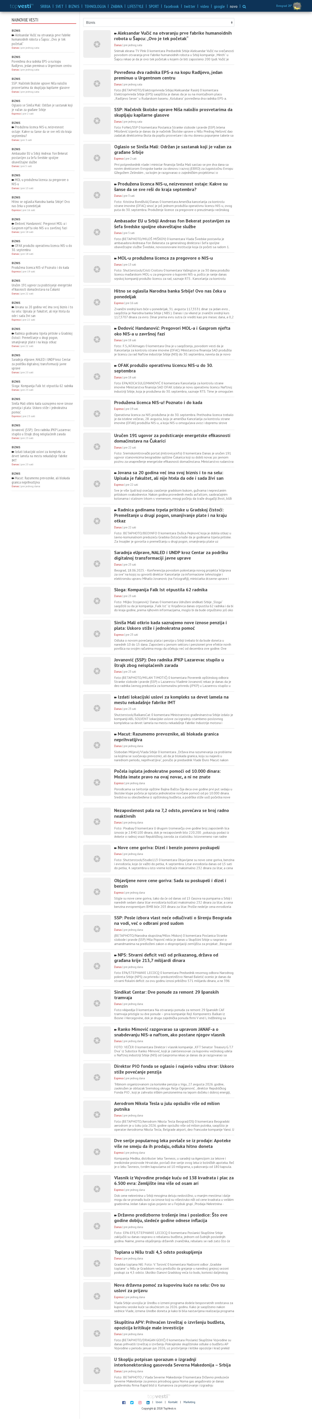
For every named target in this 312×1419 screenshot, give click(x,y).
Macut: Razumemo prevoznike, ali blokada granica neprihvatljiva (41, 480)
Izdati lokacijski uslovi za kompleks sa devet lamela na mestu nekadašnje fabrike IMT (39, 456)
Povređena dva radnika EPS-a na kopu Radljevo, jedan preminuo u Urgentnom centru (42, 63)
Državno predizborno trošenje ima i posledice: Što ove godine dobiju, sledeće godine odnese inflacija (170, 1217)
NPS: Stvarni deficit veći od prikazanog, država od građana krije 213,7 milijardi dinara (166, 957)
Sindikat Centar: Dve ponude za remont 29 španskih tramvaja (166, 994)
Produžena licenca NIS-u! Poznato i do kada (40, 267)
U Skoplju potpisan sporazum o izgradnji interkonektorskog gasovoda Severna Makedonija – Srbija (172, 1362)
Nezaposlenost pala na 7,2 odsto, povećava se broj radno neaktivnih (171, 813)
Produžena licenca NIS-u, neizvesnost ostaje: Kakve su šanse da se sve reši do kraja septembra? (42, 131)
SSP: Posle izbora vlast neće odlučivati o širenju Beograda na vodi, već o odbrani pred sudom (173, 920)
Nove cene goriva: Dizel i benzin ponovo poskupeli (168, 847)
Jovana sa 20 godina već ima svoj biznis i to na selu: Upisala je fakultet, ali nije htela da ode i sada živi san (42, 311)
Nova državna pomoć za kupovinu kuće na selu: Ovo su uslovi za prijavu (169, 1287)
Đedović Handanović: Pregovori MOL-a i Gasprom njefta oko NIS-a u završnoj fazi (39, 225)
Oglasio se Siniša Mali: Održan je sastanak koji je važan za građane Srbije (42, 107)
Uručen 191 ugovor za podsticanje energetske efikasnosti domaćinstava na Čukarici (42, 287)
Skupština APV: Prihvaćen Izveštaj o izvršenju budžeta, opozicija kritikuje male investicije (169, 1325)
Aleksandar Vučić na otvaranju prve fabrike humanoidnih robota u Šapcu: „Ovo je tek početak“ (41, 39)
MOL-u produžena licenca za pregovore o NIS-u (40, 182)
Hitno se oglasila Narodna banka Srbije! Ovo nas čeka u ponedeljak (41, 203)
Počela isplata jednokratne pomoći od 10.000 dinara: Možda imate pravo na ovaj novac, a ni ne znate (167, 774)
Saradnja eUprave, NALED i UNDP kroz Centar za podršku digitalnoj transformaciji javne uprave (41, 363)
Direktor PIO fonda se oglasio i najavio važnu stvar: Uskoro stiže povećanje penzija (174, 1069)
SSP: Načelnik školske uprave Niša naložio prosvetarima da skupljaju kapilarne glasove (41, 85)
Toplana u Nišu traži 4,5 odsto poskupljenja (158, 1252)
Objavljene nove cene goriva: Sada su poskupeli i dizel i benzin (170, 883)
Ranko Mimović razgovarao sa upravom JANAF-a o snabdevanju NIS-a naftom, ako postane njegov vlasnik (169, 1032)
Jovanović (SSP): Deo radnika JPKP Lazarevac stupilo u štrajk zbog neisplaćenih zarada (41, 432)
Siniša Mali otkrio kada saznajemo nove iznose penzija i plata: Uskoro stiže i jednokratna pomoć (42, 407)
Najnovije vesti (25, 20)
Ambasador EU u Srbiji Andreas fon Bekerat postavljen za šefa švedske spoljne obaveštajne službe (40, 157)
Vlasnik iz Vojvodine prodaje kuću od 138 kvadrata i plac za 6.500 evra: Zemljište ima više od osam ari (174, 1180)
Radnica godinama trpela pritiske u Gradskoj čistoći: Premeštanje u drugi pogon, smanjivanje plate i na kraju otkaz (42, 337)
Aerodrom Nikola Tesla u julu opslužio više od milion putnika (167, 1106)
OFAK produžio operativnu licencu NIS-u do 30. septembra (42, 247)
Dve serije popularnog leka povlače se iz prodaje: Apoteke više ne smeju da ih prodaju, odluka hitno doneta (172, 1143)
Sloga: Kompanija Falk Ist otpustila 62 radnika (42, 386)
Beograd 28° (284, 6)
